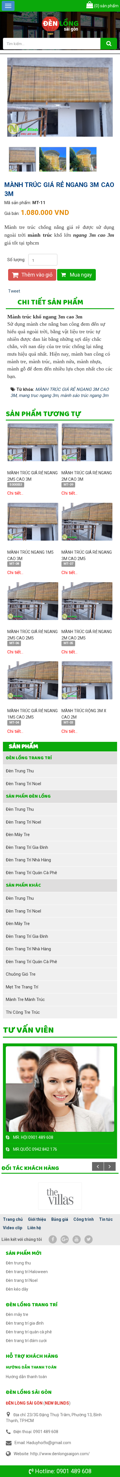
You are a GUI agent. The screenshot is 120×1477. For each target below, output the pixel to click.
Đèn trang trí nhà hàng (28, 860)
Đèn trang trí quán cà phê (31, 872)
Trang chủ (13, 1219)
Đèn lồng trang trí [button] (29, 758)
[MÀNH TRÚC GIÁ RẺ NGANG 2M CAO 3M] (87, 442)
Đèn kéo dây (17, 1289)
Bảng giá (59, 1219)
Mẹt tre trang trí (22, 987)
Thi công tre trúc (23, 1012)
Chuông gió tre (21, 974)
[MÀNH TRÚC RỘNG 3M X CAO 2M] (87, 680)
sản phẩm (106, 5)
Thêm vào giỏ (36, 275)
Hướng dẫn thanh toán (31, 1367)
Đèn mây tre (18, 834)
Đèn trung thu (20, 771)
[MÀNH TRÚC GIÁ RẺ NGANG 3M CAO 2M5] (87, 521)
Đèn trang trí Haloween (27, 1271)
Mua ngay (80, 275)
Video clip (12, 1227)
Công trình (83, 1219)
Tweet (14, 291)
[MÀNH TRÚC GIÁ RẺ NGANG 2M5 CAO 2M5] (33, 600)
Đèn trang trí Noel (23, 783)
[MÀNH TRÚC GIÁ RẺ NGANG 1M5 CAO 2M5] (33, 680)
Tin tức (106, 1219)
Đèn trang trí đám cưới (26, 1340)
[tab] (50, 303)
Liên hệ (34, 1227)
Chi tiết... (15, 493)
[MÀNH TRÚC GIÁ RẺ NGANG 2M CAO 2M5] (87, 600)
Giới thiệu (37, 1219)
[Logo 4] (60, 1195)
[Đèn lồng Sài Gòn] (60, 24)
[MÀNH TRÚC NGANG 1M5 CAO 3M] (33, 521)
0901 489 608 (74, 1471)
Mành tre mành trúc (25, 999)
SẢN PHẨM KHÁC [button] (23, 885)
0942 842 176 (44, 1149)
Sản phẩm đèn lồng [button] (28, 796)
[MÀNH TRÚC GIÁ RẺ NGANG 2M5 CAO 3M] (33, 442)
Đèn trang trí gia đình (27, 847)
